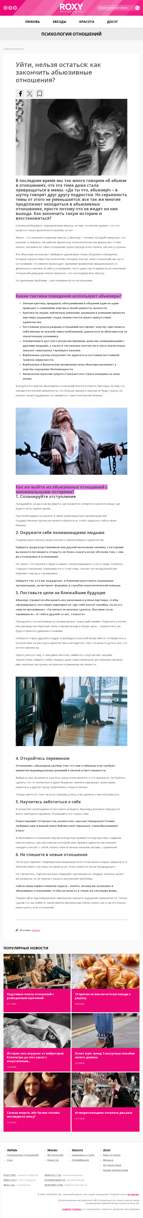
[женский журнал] (71, 7)
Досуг (112, 22)
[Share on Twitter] (29, 93)
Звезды (59, 22)
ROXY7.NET (21, 1175)
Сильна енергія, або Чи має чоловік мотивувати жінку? (33, 1114)
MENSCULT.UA (64, 1175)
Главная (8, 48)
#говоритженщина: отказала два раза (103, 1113)
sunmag (35, 930)
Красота (86, 22)
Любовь (32, 22)
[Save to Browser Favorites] (39, 93)
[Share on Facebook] (20, 93)
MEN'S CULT (19, 1180)
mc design (133, 1194)
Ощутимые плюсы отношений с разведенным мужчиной (30, 996)
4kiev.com (16, 1184)
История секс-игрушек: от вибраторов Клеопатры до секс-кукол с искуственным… (35, 1057)
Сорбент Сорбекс (72, 1209)
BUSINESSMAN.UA (64, 1180)
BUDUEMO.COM (66, 1184)
